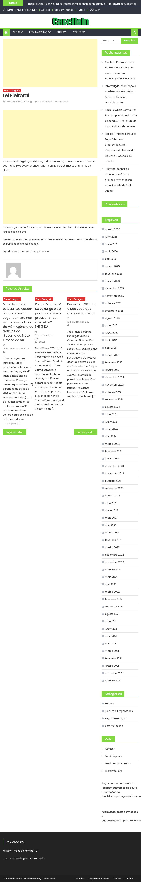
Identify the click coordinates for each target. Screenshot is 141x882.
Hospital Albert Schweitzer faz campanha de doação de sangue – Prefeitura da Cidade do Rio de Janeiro (121, 118)
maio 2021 (111, 636)
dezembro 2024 (114, 377)
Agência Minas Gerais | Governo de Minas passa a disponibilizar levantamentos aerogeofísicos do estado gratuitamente (16, 432)
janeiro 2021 (112, 665)
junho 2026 (111, 244)
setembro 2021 (114, 606)
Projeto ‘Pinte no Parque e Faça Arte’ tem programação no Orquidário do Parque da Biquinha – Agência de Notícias (120, 147)
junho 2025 (111, 333)
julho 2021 (110, 621)
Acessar (110, 748)
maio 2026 (111, 251)
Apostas (45, 9)
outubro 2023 (113, 481)
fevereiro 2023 (113, 540)
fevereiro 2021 (113, 658)
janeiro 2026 (112, 281)
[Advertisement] (50, 63)
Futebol (81, 9)
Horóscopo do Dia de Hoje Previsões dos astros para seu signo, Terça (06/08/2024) (87, 432)
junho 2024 (111, 421)
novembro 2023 (114, 473)
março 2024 (112, 444)
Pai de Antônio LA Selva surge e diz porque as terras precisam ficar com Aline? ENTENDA (48, 315)
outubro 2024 (113, 392)
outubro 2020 (113, 680)
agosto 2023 (112, 495)
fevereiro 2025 (113, 362)
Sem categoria (12, 90)
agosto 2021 (112, 614)
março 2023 (112, 532)
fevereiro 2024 (114, 451)
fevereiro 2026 (113, 273)
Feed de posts (113, 756)
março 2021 (112, 651)
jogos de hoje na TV (25, 850)
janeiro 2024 (112, 458)
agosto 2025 (112, 318)
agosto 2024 (112, 407)
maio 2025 (111, 340)
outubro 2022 (113, 569)
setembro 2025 (114, 310)
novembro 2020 (114, 673)
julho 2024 (111, 414)
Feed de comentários (118, 763)
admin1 (42, 342)
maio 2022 (111, 577)
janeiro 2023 (112, 547)
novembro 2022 (114, 562)
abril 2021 (110, 643)
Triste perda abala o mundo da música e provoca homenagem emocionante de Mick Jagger (118, 180)
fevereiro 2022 (113, 599)
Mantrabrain (48, 878)
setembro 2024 (114, 399)
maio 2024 (111, 429)
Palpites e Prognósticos (119, 711)
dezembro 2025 (114, 288)
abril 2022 (110, 584)
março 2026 (112, 266)
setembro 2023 (114, 488)
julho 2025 (111, 325)
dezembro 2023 (114, 466)
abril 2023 (110, 525)
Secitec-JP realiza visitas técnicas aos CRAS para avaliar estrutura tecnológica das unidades (120, 70)
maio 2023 (111, 518)
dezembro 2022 (114, 555)
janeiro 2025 (112, 370)
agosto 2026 (112, 229)
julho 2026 (111, 236)
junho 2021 (111, 628)
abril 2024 (111, 436)
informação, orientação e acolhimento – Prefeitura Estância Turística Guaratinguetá (120, 94)
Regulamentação (64, 9)
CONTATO (95, 9)
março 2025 (112, 355)
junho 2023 (111, 510)
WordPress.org (113, 771)
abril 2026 (111, 259)
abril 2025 (110, 347)
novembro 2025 (114, 296)
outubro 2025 (113, 303)
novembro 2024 (114, 384)
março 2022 (112, 592)
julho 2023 (111, 503)
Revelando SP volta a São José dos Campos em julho (81, 308)
